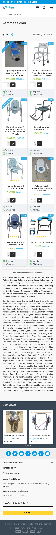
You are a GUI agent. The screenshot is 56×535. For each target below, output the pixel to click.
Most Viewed (10, 405)
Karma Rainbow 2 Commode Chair (15, 243)
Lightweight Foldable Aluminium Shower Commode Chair (15, 72)
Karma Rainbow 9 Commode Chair (42, 128)
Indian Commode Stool (42, 242)
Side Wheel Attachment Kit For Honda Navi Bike (41, 435)
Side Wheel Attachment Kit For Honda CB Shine (15, 435)
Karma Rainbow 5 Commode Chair (15, 187)
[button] (25, 445)
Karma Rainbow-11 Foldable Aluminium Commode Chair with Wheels (15, 130)
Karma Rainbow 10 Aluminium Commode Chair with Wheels (42, 72)
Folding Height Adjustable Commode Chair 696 (42, 188)
